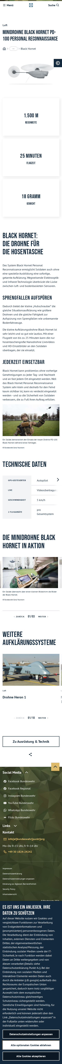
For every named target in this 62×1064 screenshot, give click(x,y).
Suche (51, 5)
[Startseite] (4, 49)
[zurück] (4, 584)
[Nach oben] (55, 767)
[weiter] (58, 584)
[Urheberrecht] (58, 63)
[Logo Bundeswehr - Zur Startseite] (31, 5)
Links (6, 825)
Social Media (12, 772)
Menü (10, 5)
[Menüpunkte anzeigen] (13, 49)
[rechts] (58, 497)
